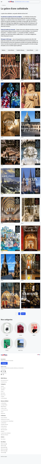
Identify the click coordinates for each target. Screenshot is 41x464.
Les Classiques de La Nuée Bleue (7, 421)
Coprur (2, 411)
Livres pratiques (4, 398)
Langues (2, 396)
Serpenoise (3, 413)
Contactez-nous (4, 382)
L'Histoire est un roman (5, 419)
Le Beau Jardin (4, 408)
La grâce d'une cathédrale (6, 433)
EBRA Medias (3, 447)
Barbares (3, 50)
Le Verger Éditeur (4, 404)
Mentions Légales (4, 456)
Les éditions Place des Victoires (25, 24)
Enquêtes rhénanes (20, 50)
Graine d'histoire (30, 50)
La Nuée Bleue (8, 24)
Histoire (2, 386)
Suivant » (23, 313)
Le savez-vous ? (4, 427)
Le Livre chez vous (4, 410)
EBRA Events (3, 443)
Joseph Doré (16, 23)
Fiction (2, 391)
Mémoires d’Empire (4, 434)
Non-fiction (3, 393)
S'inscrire (4, 363)
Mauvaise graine (4, 429)
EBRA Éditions (3, 406)
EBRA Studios (3, 450)
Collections (4, 5)
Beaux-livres (3, 394)
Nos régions (3, 388)
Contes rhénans (11, 50)
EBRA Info (3, 445)
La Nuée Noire (3, 422)
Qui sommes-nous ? (4, 380)
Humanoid (3, 452)
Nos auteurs (3, 439)
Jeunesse (2, 389)
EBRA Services (3, 449)
